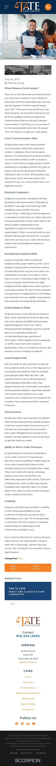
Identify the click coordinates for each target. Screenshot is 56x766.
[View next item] (18, 604)
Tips (20, 558)
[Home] (27, 7)
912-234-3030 (28, 636)
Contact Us (28, 709)
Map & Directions (28, 662)
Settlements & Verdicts (28, 693)
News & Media (28, 704)
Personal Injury (28, 687)
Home (28, 677)
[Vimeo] (39, 723)
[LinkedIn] (28, 723)
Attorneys (28, 682)
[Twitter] (22, 723)
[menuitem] (14, 752)
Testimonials (28, 698)
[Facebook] (16, 723)
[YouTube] (33, 723)
